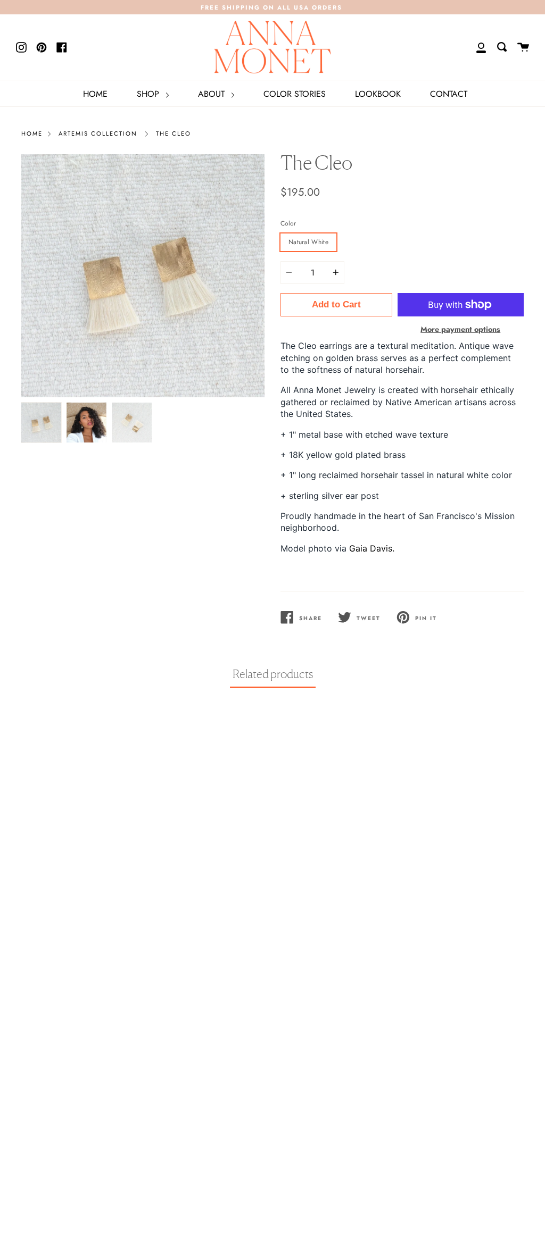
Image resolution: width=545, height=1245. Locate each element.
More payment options (460, 329)
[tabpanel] (143, 275)
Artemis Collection (98, 133)
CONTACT (448, 94)
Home (32, 133)
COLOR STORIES (294, 94)
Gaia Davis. (371, 548)
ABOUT (212, 94)
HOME (95, 94)
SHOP (149, 94)
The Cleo (173, 133)
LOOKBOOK (378, 94)
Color (288, 223)
